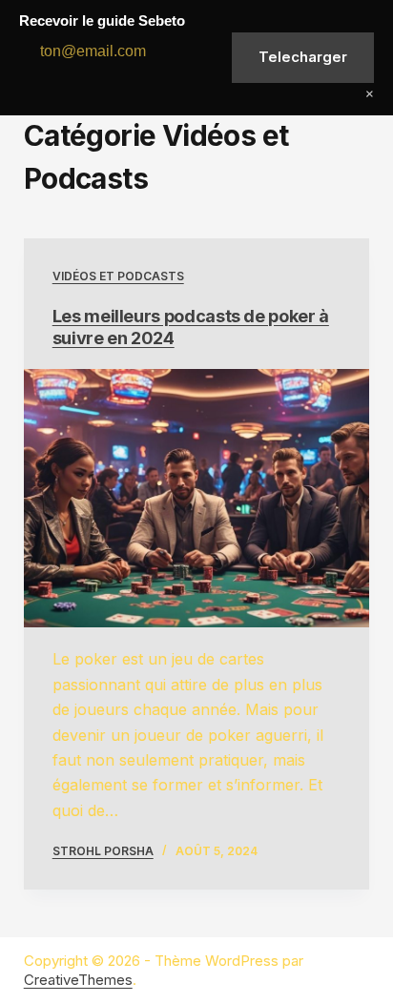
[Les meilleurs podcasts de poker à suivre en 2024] (197, 498)
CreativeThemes (78, 980)
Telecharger (303, 57)
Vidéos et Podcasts (118, 276)
